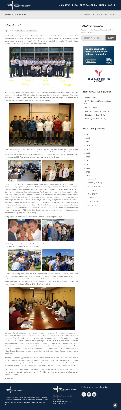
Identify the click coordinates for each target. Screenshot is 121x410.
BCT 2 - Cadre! (91, 107)
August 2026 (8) (94, 205)
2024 (88, 168)
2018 (88, 146)
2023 (88, 164)
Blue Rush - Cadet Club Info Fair (97, 111)
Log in (111, 5)
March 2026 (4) (94, 186)
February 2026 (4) (95, 183)
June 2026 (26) (94, 198)
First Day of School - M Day (95, 119)
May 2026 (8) (93, 194)
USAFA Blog (98, 15)
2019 (88, 149)
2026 (88, 176)
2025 (88, 172)
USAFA (21, 31)
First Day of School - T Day (95, 115)
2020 (88, 153)
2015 (88, 134)
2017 (88, 142)
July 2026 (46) (93, 201)
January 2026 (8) (94, 179)
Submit (110, 38)
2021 (88, 157)
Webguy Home (85, 15)
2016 (88, 138)
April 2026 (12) (93, 190)
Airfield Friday (90, 97)
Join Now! (64, 5)
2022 (88, 161)
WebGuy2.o (32, 31)
